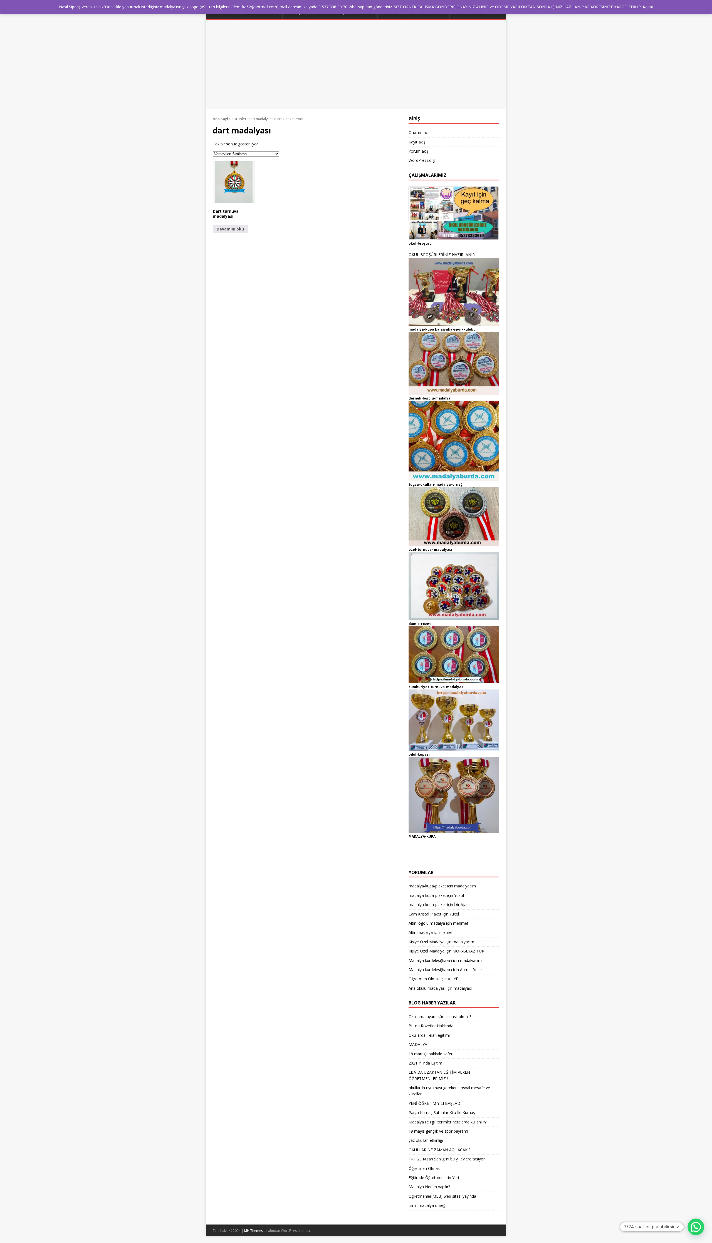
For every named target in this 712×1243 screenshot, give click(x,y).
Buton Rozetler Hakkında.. (432, 1025)
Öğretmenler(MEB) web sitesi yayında (442, 1196)
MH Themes (253, 1230)
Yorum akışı (419, 151)
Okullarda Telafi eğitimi (429, 1035)
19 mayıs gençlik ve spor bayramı (438, 1131)
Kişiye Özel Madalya (426, 941)
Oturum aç (418, 132)
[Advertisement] (356, 62)
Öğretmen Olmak (424, 978)
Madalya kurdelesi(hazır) (430, 960)
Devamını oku (230, 229)
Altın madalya (421, 932)
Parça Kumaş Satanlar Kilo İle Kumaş (442, 1112)
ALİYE (453, 978)
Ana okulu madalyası (427, 988)
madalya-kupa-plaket (427, 886)
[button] (233, 182)
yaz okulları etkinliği (426, 1140)
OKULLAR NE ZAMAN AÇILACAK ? (439, 1149)
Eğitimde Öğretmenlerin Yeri (434, 1177)
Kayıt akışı (417, 142)
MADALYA (418, 1044)
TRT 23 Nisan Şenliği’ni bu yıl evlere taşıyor (447, 1159)
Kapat (648, 6)
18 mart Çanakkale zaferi (431, 1053)
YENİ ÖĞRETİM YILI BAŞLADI (435, 1103)
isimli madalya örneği (427, 1205)
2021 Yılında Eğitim (425, 1063)
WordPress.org (422, 160)
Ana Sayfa (222, 118)
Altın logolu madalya (427, 923)
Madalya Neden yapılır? (429, 1186)
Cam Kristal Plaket (425, 914)
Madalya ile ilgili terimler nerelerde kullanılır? (447, 1122)
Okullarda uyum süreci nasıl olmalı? (440, 1016)
